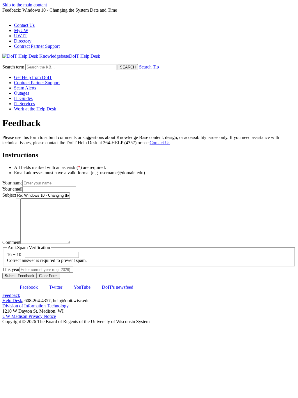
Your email (12, 188)
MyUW (21, 30)
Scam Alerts (25, 87)
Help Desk (12, 300)
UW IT (20, 35)
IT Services (24, 103)
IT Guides (23, 98)
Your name (12, 182)
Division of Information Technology (35, 305)
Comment (11, 242)
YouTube (82, 287)
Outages (21, 93)
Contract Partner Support (37, 46)
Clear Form (48, 276)
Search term (13, 66)
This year (10, 269)
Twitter (55, 287)
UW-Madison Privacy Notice (29, 316)
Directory (22, 40)
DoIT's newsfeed (117, 287)
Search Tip (149, 66)
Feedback (11, 295)
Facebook (29, 287)
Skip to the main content (24, 4)
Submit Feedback (19, 276)
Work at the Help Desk (35, 108)
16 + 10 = (16, 254)
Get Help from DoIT (33, 77)
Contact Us (24, 25)
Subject (9, 195)
